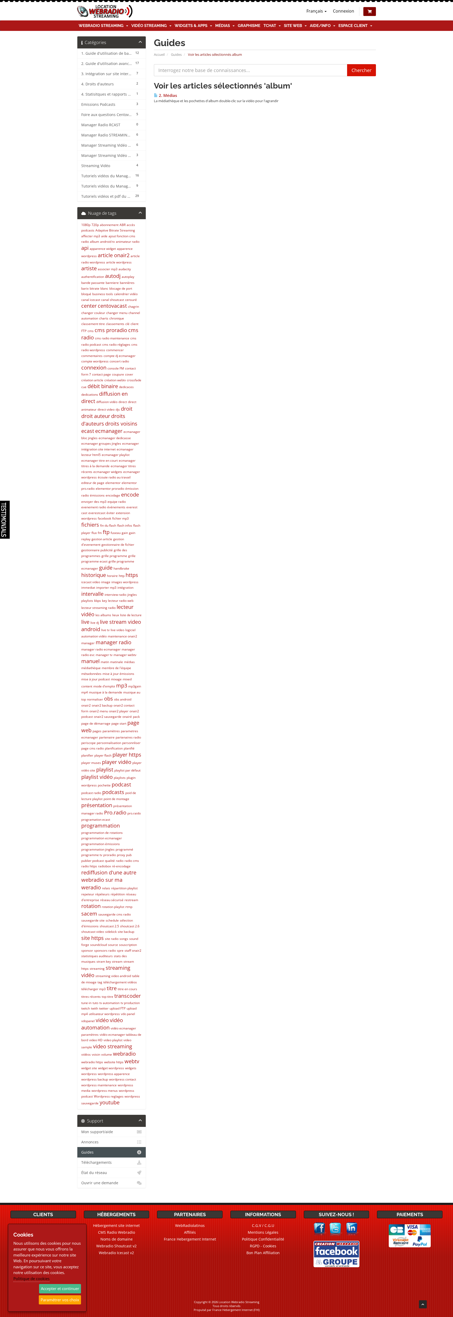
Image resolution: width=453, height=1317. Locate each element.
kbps (97, 600)
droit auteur (95, 416)
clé (127, 324)
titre (112, 988)
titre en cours (127, 989)
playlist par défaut (127, 770)
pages (97, 731)
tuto (95, 1003)
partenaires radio (128, 737)
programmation (100, 825)
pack (136, 716)
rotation (91, 906)
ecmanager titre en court (99, 460)
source (113, 945)
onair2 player (118, 711)
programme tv (91, 855)
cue (84, 387)
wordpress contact (122, 1079)
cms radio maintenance (112, 338)
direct (122, 402)
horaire (112, 576)
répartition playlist (124, 888)
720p (95, 225)
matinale (116, 662)
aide (104, 236)
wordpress (89, 1074)
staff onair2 (133, 950)
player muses (91, 763)
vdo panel (128, 1014)
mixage (116, 679)
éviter (110, 513)
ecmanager (108, 430)
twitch (85, 1008)
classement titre (93, 324)
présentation (96, 805)
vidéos (86, 1054)
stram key (103, 961)
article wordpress (119, 262)
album (94, 241)
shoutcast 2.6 (129, 926)
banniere (112, 282)
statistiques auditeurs (97, 956)
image (105, 582)
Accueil (159, 54)
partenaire (107, 737)
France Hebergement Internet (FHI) (236, 1310)
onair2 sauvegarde (107, 716)
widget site (89, 1068)
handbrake (121, 568)
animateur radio (127, 241)
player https (126, 754)
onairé (127, 716)
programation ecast (95, 819)
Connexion (343, 11)
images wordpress (124, 582)
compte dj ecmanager (120, 356)
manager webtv (125, 655)
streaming (97, 968)
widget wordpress (111, 1068)
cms (91, 331)
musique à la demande (105, 692)
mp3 (121, 685)
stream (117, 961)
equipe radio (116, 501)
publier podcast (92, 860)
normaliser (95, 699)
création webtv (115, 380)
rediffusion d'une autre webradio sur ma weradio (108, 880)
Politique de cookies (31, 1278)
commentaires (92, 356)
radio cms (132, 860)
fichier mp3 (120, 518)
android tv (107, 241)
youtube (110, 1102)
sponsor (87, 950)
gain (125, 533)
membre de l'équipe (116, 668)
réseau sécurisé (111, 900)
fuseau (116, 533)
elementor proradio (110, 488)
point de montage (116, 799)
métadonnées (91, 673)
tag (100, 982)
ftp (106, 532)
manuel (90, 661)
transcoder (127, 995)
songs (124, 938)
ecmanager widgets (107, 472)
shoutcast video (92, 931)
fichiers (90, 524)
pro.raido (134, 813)
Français (315, 11)
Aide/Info (321, 25)
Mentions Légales (263, 1232)
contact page (101, 374)
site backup (126, 931)
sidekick (111, 931)
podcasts (113, 792)
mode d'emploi (104, 686)
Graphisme (249, 25)
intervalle (92, 593)
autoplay (128, 276)
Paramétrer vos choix (60, 1299)
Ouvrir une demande (99, 1183)
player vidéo (116, 761)
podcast (121, 784)
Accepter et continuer (60, 1288)
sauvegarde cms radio (114, 914)
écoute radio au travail (114, 477)
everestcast (96, 513)
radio (119, 860)
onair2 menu (98, 711)
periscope (88, 743)
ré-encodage (121, 866)
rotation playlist (113, 907)
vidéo (102, 1020)
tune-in (86, 1003)
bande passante (93, 282)
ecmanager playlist (116, 455)
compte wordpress (95, 361)
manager (88, 643)
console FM (115, 368)
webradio (124, 1053)
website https (113, 1062)
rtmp (128, 907)
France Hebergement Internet (190, 1239)
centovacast (112, 305)
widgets (130, 1068)
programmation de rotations (102, 832)
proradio (109, 855)
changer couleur (93, 313)
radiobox (104, 866)
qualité (110, 860)
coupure (118, 374)
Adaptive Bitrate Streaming (115, 230)
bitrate (94, 288)
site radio (111, 938)
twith (94, 1008)
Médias (223, 25)
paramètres (111, 731)
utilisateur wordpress (104, 1014)
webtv (132, 1061)
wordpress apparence (114, 1074)
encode (130, 494)
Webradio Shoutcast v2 (116, 1245)
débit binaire (103, 386)
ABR (123, 225)
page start (118, 723)
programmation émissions (100, 844)
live (85, 621)
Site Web (294, 25)
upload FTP (118, 1008)
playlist (104, 769)
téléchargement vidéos (120, 982)
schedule (112, 920)
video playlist (113, 1040)
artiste (89, 268)
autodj (113, 275)
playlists (120, 777)
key (104, 600)
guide (105, 567)
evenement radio (93, 507)
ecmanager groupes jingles (101, 443)
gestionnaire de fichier (117, 544)
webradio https (92, 1062)
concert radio (119, 361)
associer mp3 (107, 269)
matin (105, 662)
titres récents (91, 996)
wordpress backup (94, 1079)
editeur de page (92, 483)
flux (94, 533)
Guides (176, 54)
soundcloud (98, 945)
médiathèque (91, 668)
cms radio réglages (116, 344)
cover (129, 374)
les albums (103, 615)
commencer (115, 350)
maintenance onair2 (122, 636)
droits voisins (121, 423)
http (122, 576)
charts (103, 318)
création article (92, 380)
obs (108, 698)
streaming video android (113, 976)
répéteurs (102, 894)
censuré (131, 299)
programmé (124, 849)
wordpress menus (104, 1090)
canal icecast (90, 299)
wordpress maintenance (99, 1085)
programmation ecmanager (101, 838)
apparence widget (103, 248)
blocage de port (120, 288)
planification (114, 748)
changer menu (116, 313)
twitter (104, 1008)
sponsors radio (105, 950)
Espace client (354, 25)
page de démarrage (95, 723)
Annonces (90, 1142)
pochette (104, 785)
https (132, 574)
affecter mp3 (90, 236)
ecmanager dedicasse (115, 438)
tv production (130, 1003)
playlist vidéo (97, 776)
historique (93, 574)
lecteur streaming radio (98, 607)
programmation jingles (98, 849)
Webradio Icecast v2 (116, 1252)
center (89, 305)
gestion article (101, 539)
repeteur (87, 894)
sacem (89, 913)
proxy (121, 855)
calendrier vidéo (126, 294)
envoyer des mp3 (93, 501)
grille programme (114, 556)
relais (106, 888)
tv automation (109, 1003)
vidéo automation (102, 1024)
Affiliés (190, 1232)
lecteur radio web (120, 600)
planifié (129, 748)
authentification (92, 276)
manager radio (113, 642)
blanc (104, 288)
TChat (270, 25)
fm (100, 533)
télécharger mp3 (93, 989)
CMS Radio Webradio (116, 1232)
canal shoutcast (112, 299)
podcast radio (91, 793)
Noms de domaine (116, 1239)
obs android (122, 699)
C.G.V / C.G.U (263, 1225)
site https (92, 937)
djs (118, 409)
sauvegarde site (93, 920)
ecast (87, 430)
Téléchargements (96, 1162)
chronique (116, 318)
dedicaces (126, 387)
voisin (96, 1054)
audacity (124, 269)
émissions (97, 495)
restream (131, 900)
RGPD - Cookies (263, 1245)
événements (116, 507)
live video (117, 630)
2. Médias (167, 95)
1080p (85, 225)
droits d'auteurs (103, 419)
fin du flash (108, 525)
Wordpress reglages (108, 1096)
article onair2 (114, 255)
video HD (96, 1040)
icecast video (90, 582)
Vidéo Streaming (150, 25)
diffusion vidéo (106, 402)
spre (120, 950)
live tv (105, 630)
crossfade (134, 380)
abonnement (109, 225)
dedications (89, 394)
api (85, 247)
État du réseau (94, 1172)
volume (106, 1054)
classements (115, 324)
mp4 (84, 692)
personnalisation (109, 743)
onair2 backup (102, 705)
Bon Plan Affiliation (263, 1252)
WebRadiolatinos (190, 1225)
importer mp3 (106, 587)
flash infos (124, 525)
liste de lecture (131, 615)
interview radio (115, 594)
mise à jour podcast (95, 679)
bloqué (86, 294)
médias (129, 662)
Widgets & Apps (192, 25)
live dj (94, 622)
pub (129, 855)
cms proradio (111, 330)
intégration (125, 587)
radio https (89, 866)
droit (126, 408)
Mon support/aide (97, 1131)
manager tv (104, 655)
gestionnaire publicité (97, 550)
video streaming (112, 1046)
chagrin (133, 306)
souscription (128, 945)
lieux (115, 615)
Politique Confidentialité (263, 1239)
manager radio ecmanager (101, 649)
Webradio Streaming (102, 25)
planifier (87, 755)
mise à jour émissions (118, 673)
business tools (102, 294)
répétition (118, 894)
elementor (113, 483)
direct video (106, 409)
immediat (88, 587)
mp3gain (134, 686)
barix (85, 288)
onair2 (86, 705)
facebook (104, 518)
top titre (107, 996)
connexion (93, 367)
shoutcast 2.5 (109, 926)
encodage (113, 495)
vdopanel (88, 1021)
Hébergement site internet (116, 1225)
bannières (127, 282)
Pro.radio (115, 812)
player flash (102, 755)
